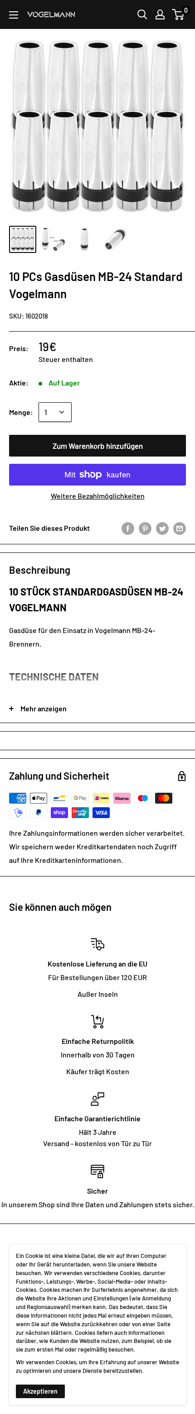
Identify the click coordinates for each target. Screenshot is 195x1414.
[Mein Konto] (160, 14)
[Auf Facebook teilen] (128, 528)
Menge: (21, 412)
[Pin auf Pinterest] (145, 528)
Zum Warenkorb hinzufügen (98, 445)
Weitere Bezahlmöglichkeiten (98, 495)
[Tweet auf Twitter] (162, 528)
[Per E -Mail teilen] (179, 528)
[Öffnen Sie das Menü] (13, 15)
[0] (178, 14)
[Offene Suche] (142, 14)
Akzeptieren (40, 1391)
